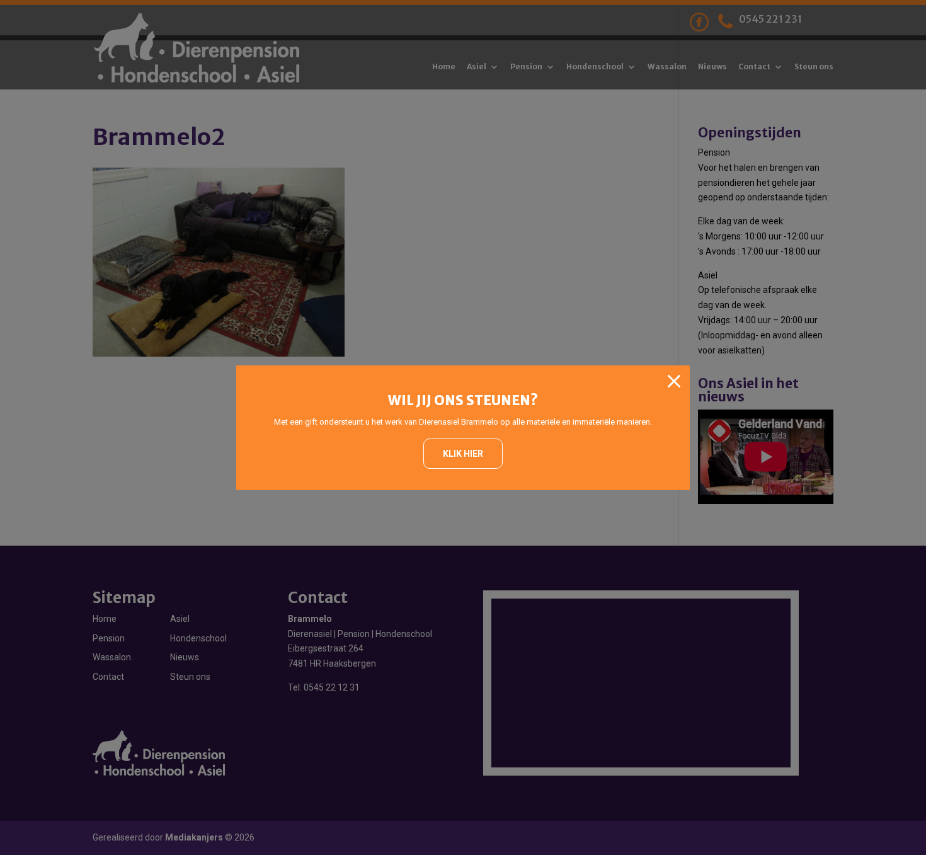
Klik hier (463, 454)
